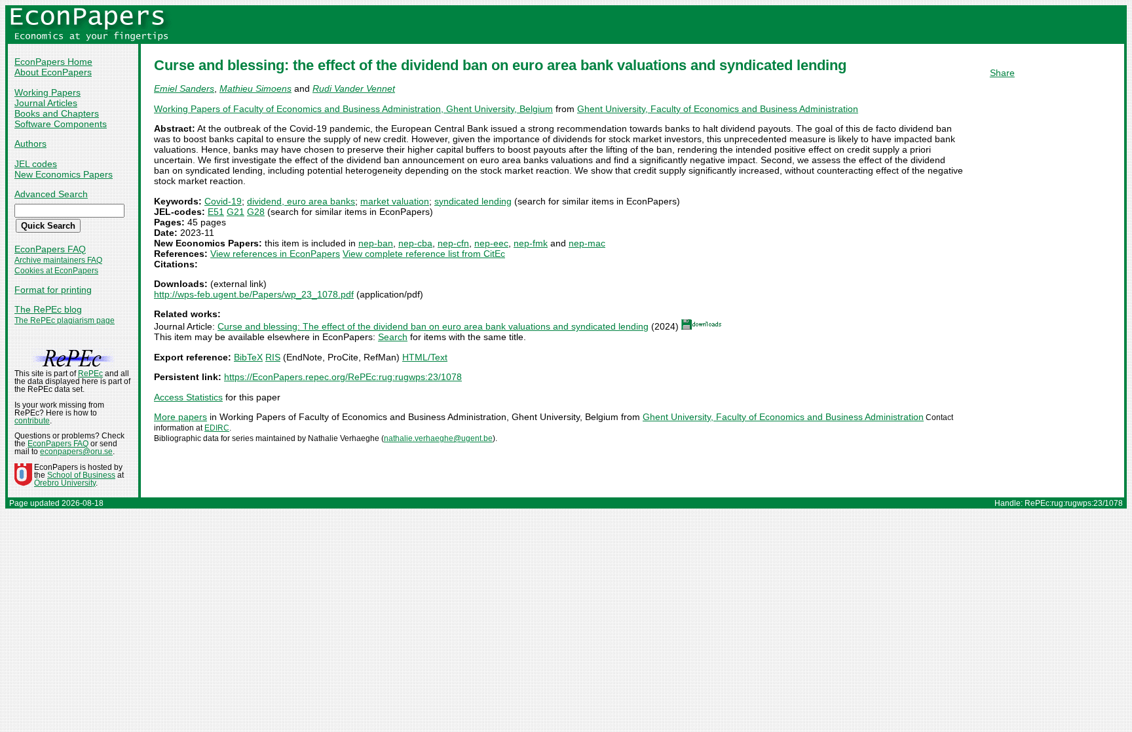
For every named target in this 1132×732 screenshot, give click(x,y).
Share (1002, 72)
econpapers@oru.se (76, 451)
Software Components (60, 124)
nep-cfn (453, 243)
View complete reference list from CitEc (424, 253)
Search (392, 337)
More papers (180, 417)
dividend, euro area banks (301, 201)
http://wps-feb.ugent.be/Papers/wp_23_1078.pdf (254, 294)
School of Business (81, 475)
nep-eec (491, 243)
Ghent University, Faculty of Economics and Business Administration (717, 109)
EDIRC (216, 428)
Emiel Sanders (184, 88)
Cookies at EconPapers (56, 271)
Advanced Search (51, 194)
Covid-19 (223, 201)
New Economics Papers (63, 174)
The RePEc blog (48, 309)
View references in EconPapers (275, 253)
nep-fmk (531, 243)
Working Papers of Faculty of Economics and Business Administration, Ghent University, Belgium (353, 109)
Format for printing (53, 289)
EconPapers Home (53, 61)
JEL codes (35, 164)
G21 (235, 211)
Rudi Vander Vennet (353, 88)
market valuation (394, 201)
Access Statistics (188, 397)
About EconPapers (53, 72)
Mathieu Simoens (255, 88)
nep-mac (587, 243)
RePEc (90, 373)
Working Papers (47, 92)
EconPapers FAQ (50, 249)
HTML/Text (424, 357)
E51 (216, 211)
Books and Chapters (56, 113)
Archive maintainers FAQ (58, 260)
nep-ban (375, 243)
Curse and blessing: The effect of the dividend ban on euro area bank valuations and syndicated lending (433, 326)
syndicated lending (473, 201)
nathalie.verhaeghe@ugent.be (438, 438)
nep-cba (415, 243)
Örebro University (65, 483)
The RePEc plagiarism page (64, 320)
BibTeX (248, 357)
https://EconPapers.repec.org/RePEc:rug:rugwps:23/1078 (343, 377)
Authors (30, 143)
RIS (272, 357)
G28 (256, 211)
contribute (32, 421)
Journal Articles (45, 103)
